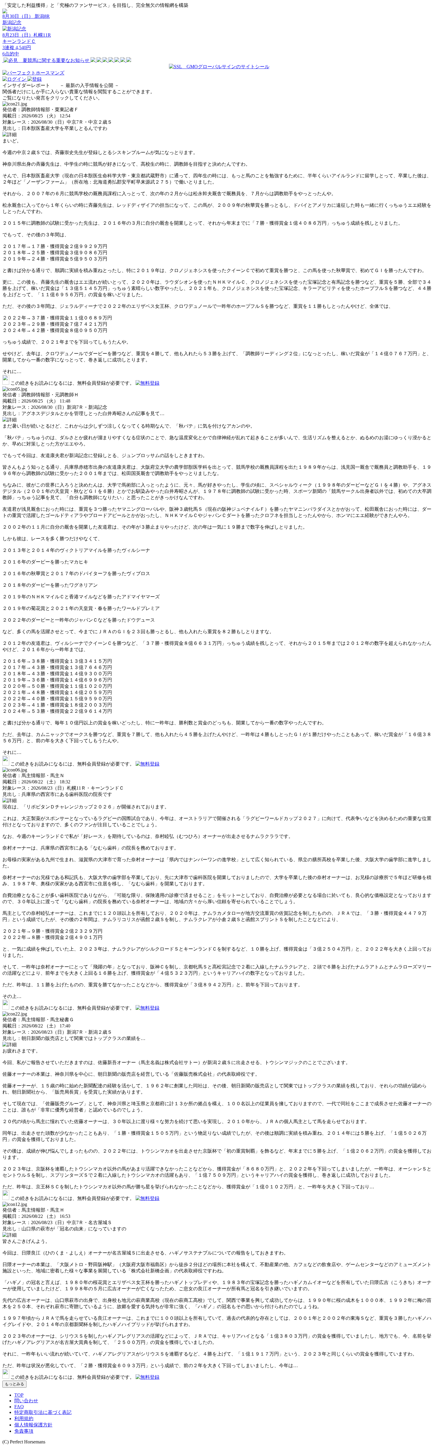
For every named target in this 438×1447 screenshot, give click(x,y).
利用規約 (23, 1418)
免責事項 (23, 1431)
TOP (19, 1395)
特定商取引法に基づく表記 (43, 1412)
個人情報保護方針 (33, 1424)
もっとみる (14, 1384)
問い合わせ (26, 1400)
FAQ (19, 1406)
